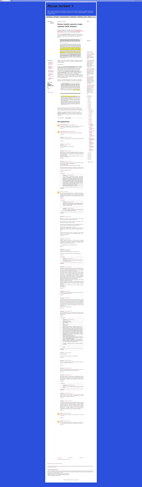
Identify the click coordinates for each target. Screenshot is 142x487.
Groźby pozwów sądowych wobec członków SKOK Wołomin (91, 139)
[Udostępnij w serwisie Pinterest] (70, 117)
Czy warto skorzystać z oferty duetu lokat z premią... (91, 128)
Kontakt (89, 16)
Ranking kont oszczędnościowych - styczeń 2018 (91, 146)
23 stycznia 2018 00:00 (70, 175)
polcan (88, 76)
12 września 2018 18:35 (67, 311)
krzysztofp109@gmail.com (64, 124)
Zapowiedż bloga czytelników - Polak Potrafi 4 (91, 125)
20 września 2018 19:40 (67, 368)
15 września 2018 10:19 (67, 352)
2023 (89, 101)
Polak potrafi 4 (60, 5)
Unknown (61, 413)
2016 (89, 154)
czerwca (90, 116)
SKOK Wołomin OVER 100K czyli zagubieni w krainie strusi (50, 63)
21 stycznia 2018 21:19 (67, 137)
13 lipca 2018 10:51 (67, 291)
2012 (89, 159)
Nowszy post (60, 457)
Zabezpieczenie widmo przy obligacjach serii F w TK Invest (51, 67)
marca (90, 120)
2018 (89, 107)
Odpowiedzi (63, 173)
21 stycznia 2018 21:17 (72, 131)
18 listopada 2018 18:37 (67, 413)
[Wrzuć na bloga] (67, 117)
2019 (89, 106)
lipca (89, 115)
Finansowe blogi (50, 92)
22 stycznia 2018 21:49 (67, 161)
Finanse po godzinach (65, 16)
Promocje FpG (73, 16)
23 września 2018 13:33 (70, 385)
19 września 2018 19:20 (67, 360)
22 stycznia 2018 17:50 (67, 150)
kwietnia (90, 119)
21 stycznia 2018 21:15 (72, 124)
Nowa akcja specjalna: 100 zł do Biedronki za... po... (91, 135)
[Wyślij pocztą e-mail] (66, 117)
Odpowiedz (62, 128)
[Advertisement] (70, 449)
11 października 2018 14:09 (68, 393)
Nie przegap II (56, 16)
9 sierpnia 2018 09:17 (70, 258)
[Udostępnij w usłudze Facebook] (69, 117)
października (91, 111)
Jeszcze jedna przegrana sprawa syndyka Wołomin (51, 71)
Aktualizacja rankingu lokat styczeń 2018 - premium (91, 143)
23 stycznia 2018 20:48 (67, 216)
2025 (89, 98)
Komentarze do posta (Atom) (65, 459)
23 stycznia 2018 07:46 (65, 191)
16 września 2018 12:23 (70, 319)
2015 (89, 155)
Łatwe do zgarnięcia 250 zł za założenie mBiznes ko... (91, 132)
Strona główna (49, 16)
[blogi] (48, 88)
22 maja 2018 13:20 (67, 249)
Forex (85, 16)
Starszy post (81, 457)
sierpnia (90, 114)
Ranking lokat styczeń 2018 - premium (91, 150)
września (90, 112)
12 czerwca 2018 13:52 (67, 266)
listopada (90, 110)
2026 (89, 97)
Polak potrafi (80, 16)
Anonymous (88, 53)
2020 (89, 105)
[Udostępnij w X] (68, 117)
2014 (89, 156)
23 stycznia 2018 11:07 (70, 208)
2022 (89, 102)
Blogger (77, 479)
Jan (60, 191)
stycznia (90, 123)
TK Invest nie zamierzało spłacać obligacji (51, 78)
